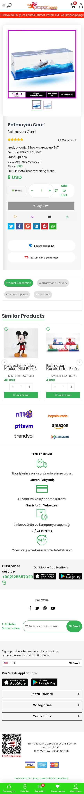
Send (76, 626)
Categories (42, 705)
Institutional (42, 694)
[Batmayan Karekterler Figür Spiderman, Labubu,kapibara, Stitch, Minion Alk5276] (63, 343)
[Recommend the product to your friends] (33, 217)
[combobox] (6, 663)
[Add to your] (50, 217)
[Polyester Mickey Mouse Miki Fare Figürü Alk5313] (21, 343)
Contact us (42, 716)
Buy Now (43, 206)
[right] (79, 362)
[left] (4, 362)
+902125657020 (17, 577)
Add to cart (64, 190)
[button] (13, 64)
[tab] (18, 283)
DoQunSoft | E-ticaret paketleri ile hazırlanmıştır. (42, 778)
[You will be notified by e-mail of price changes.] (68, 217)
